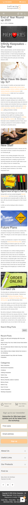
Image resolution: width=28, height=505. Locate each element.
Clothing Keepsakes (6, 372)
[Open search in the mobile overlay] (25, 14)
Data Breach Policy (8, 502)
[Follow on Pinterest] (12, 485)
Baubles (21, 296)
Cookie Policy (4, 500)
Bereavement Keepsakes (7, 367)
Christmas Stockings (13, 296)
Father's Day (4, 375)
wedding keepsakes (15, 91)
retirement (18, 108)
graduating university (10, 108)
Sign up (14, 441)
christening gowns (5, 93)
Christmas (10, 23)
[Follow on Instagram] (8, 485)
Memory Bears (4, 377)
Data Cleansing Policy (19, 502)
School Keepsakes (5, 389)
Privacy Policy (12, 500)
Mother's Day (4, 384)
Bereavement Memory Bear (14, 241)
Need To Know (4, 387)
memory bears (20, 87)
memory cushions (14, 89)
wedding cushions (9, 119)
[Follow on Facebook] (3, 485)
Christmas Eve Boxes (14, 298)
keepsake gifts (12, 87)
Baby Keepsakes (5, 365)
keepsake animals (5, 89)
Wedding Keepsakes (6, 391)
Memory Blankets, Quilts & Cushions (10, 379)
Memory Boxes (4, 298)
